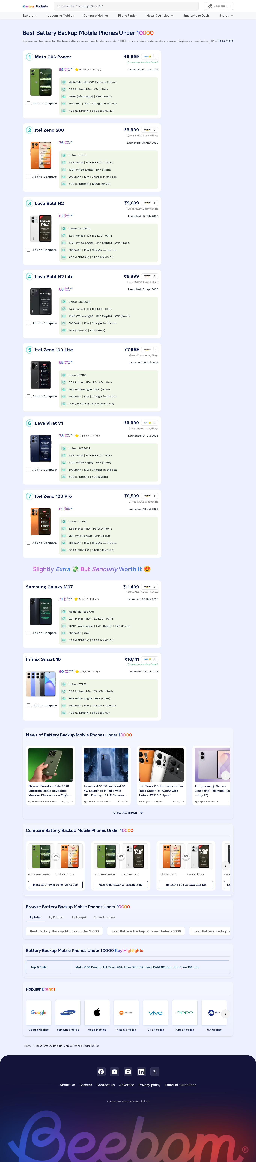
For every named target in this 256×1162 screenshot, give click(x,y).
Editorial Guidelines (180, 1085)
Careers (85, 1085)
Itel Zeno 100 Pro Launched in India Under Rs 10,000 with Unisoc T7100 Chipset (161, 790)
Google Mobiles (39, 1029)
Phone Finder (127, 15)
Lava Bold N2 (49, 203)
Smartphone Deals (196, 15)
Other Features (105, 917)
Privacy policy (149, 1085)
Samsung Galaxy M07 (49, 586)
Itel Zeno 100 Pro (53, 496)
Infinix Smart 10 (43, 659)
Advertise (126, 1085)
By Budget (79, 917)
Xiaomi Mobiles (126, 1029)
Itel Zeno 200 (49, 130)
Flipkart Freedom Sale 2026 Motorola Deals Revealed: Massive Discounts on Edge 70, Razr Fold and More (48, 791)
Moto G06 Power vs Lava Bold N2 (121, 884)
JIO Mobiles (214, 1029)
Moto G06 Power (53, 57)
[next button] (225, 775)
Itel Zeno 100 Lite (54, 349)
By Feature (56, 917)
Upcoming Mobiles (61, 15)
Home (28, 1045)
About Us (67, 1085)
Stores (224, 15)
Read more (225, 41)
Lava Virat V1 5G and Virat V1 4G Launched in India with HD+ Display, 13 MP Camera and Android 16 (104, 791)
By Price (35, 917)
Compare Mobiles (96, 15)
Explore (28, 15)
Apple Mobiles (97, 1029)
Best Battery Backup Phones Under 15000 (64, 931)
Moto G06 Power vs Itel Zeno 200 (55, 884)
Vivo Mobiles (155, 1029)
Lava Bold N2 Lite (54, 276)
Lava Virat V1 (49, 423)
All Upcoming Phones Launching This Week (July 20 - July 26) (216, 790)
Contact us (106, 1085)
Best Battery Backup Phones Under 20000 (146, 931)
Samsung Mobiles (68, 1029)
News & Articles (158, 15)
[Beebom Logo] (35, 6)
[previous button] (30, 775)
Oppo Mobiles (185, 1029)
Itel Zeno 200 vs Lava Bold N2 (186, 884)
